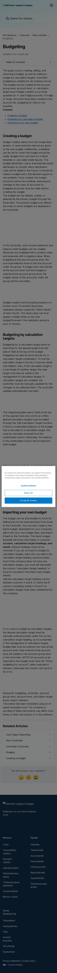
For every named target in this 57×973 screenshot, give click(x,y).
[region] (28, 486)
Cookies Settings (28, 485)
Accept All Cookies (28, 500)
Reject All (28, 493)
